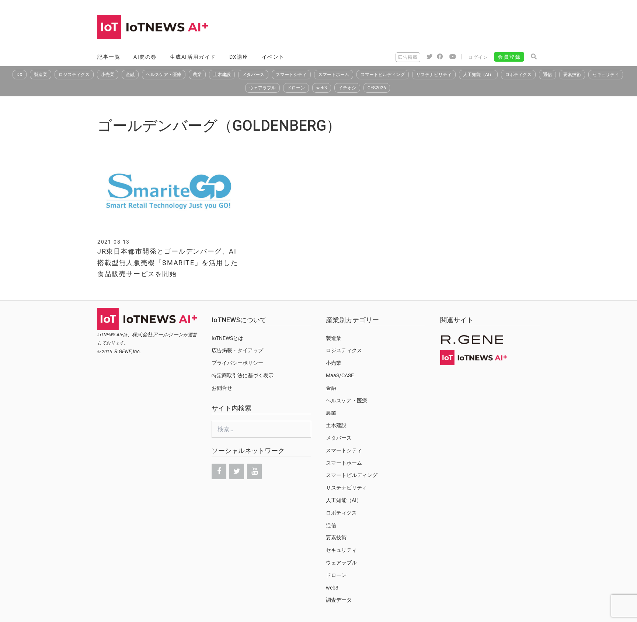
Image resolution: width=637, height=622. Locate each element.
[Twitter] (236, 471)
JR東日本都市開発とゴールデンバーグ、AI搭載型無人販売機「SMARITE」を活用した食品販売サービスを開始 (167, 262)
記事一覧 (108, 57)
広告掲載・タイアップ (237, 350)
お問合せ (222, 388)
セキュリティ (605, 74)
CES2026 (377, 87)
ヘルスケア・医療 (163, 74)
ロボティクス (518, 74)
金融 (130, 74)
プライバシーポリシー (237, 363)
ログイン (478, 57)
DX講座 (238, 57)
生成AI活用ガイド (193, 57)
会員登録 (509, 57)
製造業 (40, 74)
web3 (321, 87)
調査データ (339, 600)
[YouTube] (254, 471)
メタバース (253, 74)
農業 (197, 74)
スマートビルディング (383, 74)
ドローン (296, 87)
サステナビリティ (434, 74)
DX (19, 74)
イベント (273, 57)
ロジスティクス (74, 74)
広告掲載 (408, 57)
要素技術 (572, 74)
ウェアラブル (262, 87)
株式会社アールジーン (158, 334)
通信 (547, 74)
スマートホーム (333, 74)
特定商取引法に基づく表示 (243, 375)
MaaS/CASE (340, 375)
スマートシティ (291, 74)
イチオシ (347, 87)
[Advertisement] (405, 27)
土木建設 (222, 74)
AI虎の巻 (145, 57)
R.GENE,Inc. (127, 351)
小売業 (107, 74)
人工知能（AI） (478, 74)
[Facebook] (219, 471)
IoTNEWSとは (227, 338)
